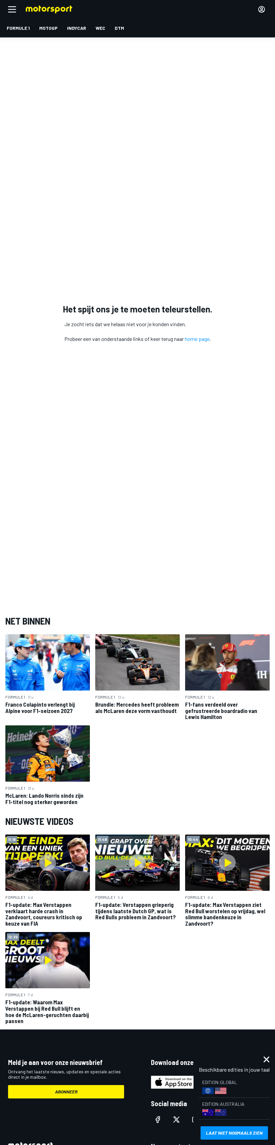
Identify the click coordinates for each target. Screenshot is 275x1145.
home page (197, 339)
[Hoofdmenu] (12, 9)
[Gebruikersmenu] (261, 9)
